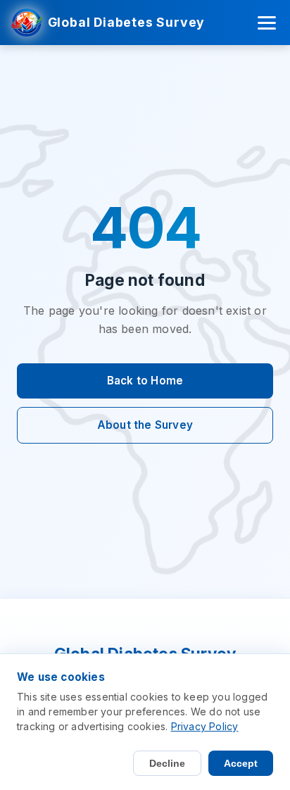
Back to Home (145, 380)
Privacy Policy (205, 726)
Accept (241, 763)
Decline (167, 763)
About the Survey (145, 425)
